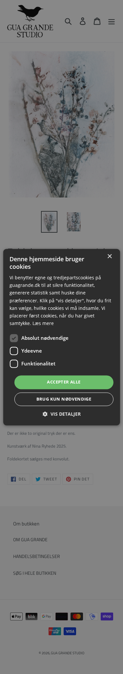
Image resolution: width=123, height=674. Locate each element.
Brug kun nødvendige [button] (64, 399)
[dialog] (61, 337)
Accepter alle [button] (63, 382)
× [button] (109, 256)
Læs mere (43, 323)
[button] (62, 414)
